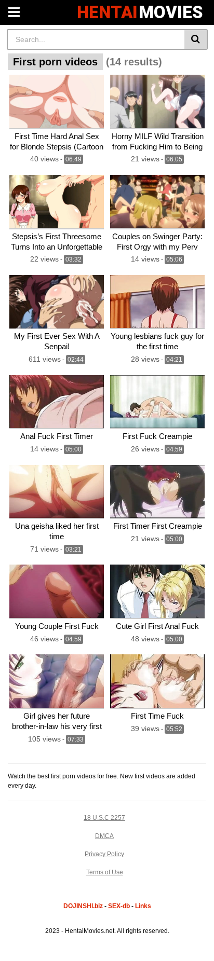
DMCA (104, 836)
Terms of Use (104, 872)
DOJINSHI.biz (83, 906)
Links (143, 906)
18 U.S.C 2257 (104, 817)
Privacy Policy (104, 854)
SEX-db (119, 906)
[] (196, 39)
